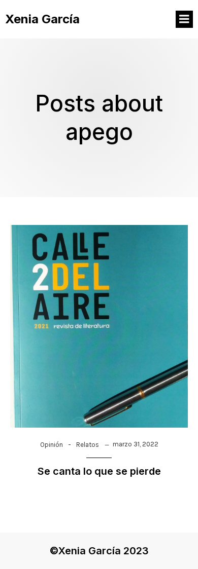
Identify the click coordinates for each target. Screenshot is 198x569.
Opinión (51, 444)
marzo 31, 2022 (135, 444)
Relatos (87, 444)
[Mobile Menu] (184, 19)
